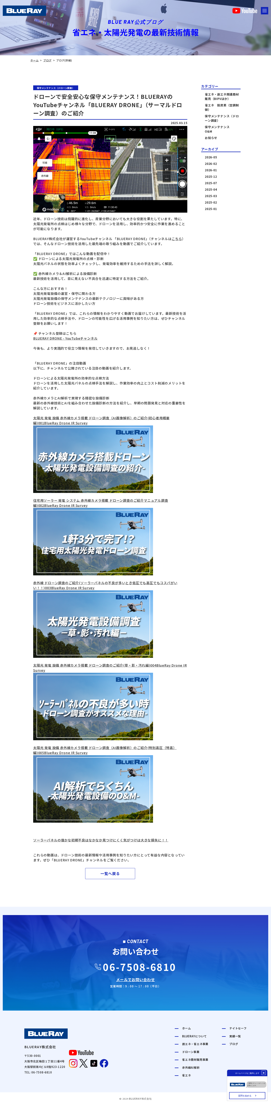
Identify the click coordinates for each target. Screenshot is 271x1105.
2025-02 (211, 202)
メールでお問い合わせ (135, 979)
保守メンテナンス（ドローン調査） (222, 118)
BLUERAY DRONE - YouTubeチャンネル (65, 338)
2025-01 (211, 209)
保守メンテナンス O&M (219, 129)
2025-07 (211, 183)
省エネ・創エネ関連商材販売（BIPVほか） (222, 96)
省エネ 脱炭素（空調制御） (222, 107)
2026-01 (211, 170)
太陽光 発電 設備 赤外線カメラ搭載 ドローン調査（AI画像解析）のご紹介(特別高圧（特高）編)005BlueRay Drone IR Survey (105, 750)
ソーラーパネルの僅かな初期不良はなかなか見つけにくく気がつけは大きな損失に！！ (100, 840)
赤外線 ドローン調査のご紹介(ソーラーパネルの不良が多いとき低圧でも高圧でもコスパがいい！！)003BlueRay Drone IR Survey (105, 585)
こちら (177, 238)
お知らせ (211, 138)
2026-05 (211, 157)
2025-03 (211, 196)
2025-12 (211, 176)
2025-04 (211, 189)
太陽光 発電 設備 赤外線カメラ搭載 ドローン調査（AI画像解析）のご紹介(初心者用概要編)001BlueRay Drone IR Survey (101, 420)
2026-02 (211, 163)
